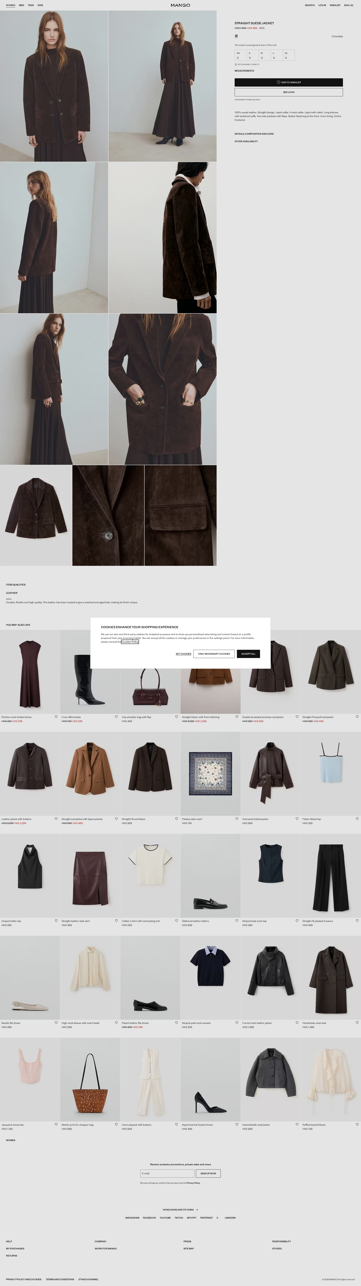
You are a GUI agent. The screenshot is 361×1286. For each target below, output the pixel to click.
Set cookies (183, 653)
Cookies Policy (130, 641)
